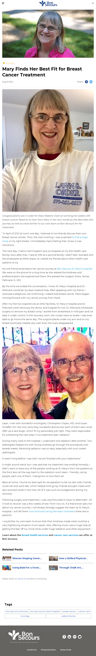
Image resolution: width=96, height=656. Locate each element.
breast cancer (69, 611)
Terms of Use (23, 579)
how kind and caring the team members (52, 511)
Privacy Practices (48, 650)
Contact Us (31, 650)
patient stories (68, 616)
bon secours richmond (17, 611)
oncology (25, 616)
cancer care (84, 611)
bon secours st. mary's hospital (45, 611)
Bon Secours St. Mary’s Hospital (74, 268)
